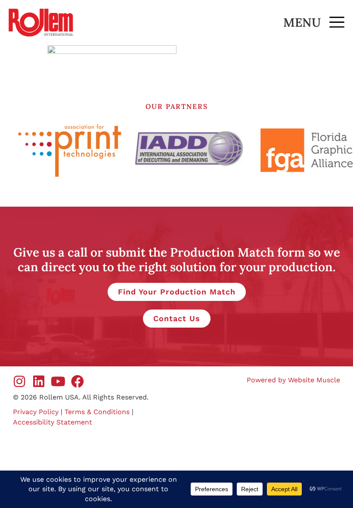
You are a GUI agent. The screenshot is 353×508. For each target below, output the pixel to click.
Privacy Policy (36, 412)
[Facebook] (77, 381)
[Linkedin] (38, 381)
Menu (302, 22)
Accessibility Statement (52, 422)
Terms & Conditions (97, 412)
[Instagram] (19, 381)
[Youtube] (58, 381)
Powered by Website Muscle (293, 380)
